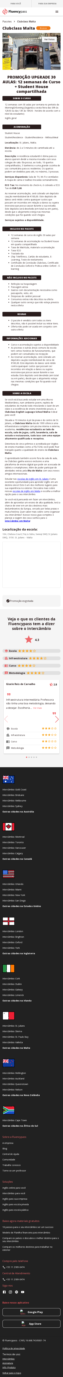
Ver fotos (49, 39)
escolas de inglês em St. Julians (33, 478)
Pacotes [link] (7, 21)
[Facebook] (4, 1293)
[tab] (16, 3)
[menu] (57, 11)
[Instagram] (10, 1293)
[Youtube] (23, 1293)
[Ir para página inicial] (15, 12)
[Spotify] (16, 1293)
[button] (43, 28)
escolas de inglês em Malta (26, 491)
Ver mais (37, 707)
